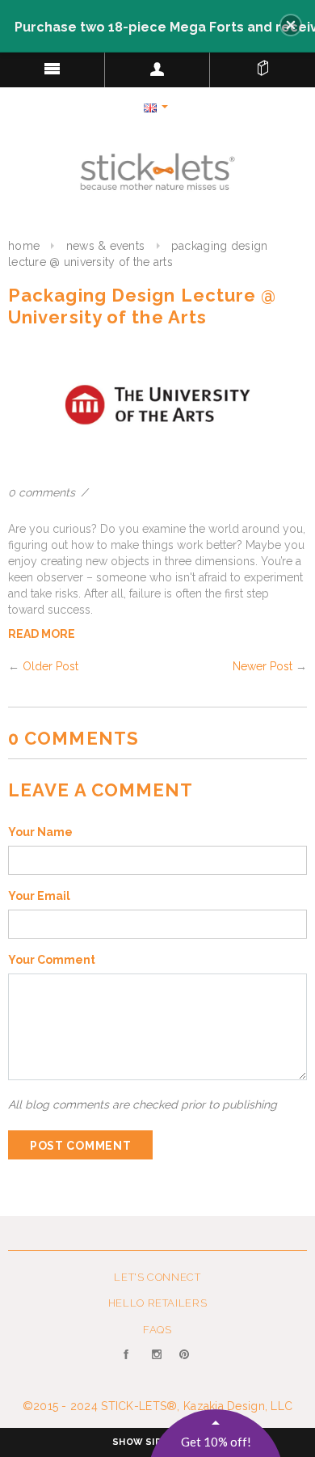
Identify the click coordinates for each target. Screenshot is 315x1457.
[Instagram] (158, 1364)
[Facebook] (130, 1364)
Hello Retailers (158, 1303)
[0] (262, 64)
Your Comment (51, 959)
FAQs (157, 1330)
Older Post (50, 666)
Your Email (39, 895)
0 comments (43, 492)
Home (24, 245)
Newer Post (262, 666)
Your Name (40, 832)
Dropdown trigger (157, 68)
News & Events (105, 245)
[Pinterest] (185, 1364)
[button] (290, 25)
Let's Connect (157, 1277)
